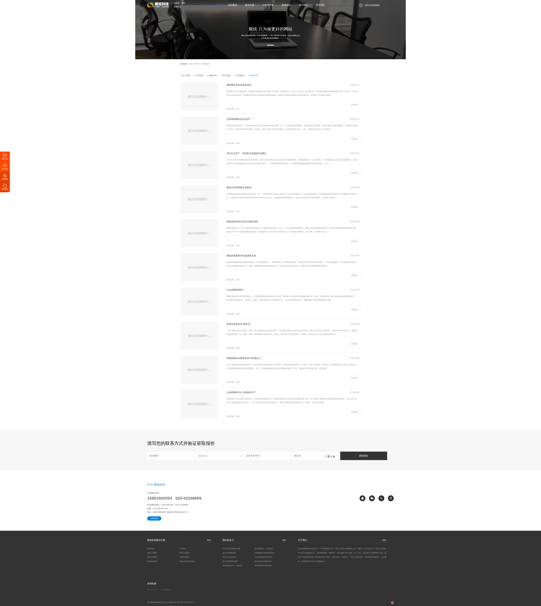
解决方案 (249, 5)
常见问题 (226, 75)
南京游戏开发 (152, 590)
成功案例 (232, 5)
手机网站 (182, 549)
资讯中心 (197, 64)
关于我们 (303, 5)
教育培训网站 (152, 557)
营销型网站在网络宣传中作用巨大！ (245, 358)
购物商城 (150, 549)
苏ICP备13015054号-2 (185, 602)
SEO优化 (240, 75)
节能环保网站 (184, 557)
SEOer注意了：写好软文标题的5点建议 (246, 153)
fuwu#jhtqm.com (160, 508)
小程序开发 (268, 5)
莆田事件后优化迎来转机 (239, 85)
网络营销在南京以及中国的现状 (242, 221)
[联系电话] (381, 498)
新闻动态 (286, 5)
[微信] (372, 498)
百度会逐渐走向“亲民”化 (238, 324)
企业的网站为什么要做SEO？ (241, 392)
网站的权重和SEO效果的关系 (241, 255)
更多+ (209, 540)
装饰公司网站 (152, 553)
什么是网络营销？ (236, 290)
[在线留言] (391, 498)
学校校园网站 (152, 561)
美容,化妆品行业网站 (187, 561)
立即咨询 (154, 518)
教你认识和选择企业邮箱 (239, 187)
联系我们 (320, 5)
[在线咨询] (362, 498)
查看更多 (354, 105)
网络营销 (206, 64)
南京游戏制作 (166, 590)
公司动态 (199, 75)
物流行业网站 (184, 553)
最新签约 (213, 75)
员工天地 (186, 75)
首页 (217, 5)
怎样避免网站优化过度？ (239, 119)
